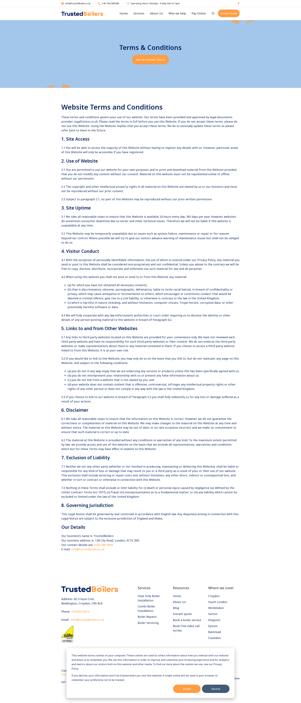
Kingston (214, 620)
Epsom (212, 626)
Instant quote (182, 614)
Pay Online (199, 13)
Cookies (235, 678)
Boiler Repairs (147, 617)
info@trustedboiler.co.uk (87, 549)
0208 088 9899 (103, 545)
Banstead (214, 632)
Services (138, 13)
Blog (176, 608)
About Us (156, 13)
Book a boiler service (187, 620)
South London (217, 602)
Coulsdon (214, 638)
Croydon (213, 596)
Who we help (177, 13)
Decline (215, 689)
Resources (181, 588)
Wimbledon (216, 608)
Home (124, 13)
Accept (187, 689)
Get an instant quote (150, 60)
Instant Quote (229, 13)
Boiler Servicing (148, 623)
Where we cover (221, 588)
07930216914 (80, 611)
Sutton (212, 614)
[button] (213, 13)
